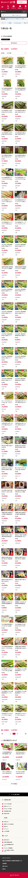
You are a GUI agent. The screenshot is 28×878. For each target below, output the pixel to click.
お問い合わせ (5, 866)
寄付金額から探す (7, 811)
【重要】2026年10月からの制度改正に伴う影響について (16, 19)
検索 (8, 8)
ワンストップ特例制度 (8, 848)
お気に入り (20, 8)
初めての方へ (6, 839)
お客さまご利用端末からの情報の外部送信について (12, 860)
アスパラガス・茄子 (17, 22)
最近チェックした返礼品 (8, 824)
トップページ (3, 22)
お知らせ (4, 869)
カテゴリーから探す (8, 808)
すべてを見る (14, 783)
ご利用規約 (4, 863)
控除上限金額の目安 (8, 842)
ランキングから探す (8, 803)
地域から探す (6, 813)
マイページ (13, 8)
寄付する (6, 826)
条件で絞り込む (14, 43)
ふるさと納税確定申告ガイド (9, 845)
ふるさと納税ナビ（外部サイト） (9, 851)
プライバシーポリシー (6, 858)
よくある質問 (6, 831)
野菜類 (10, 22)
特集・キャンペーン (7, 806)
